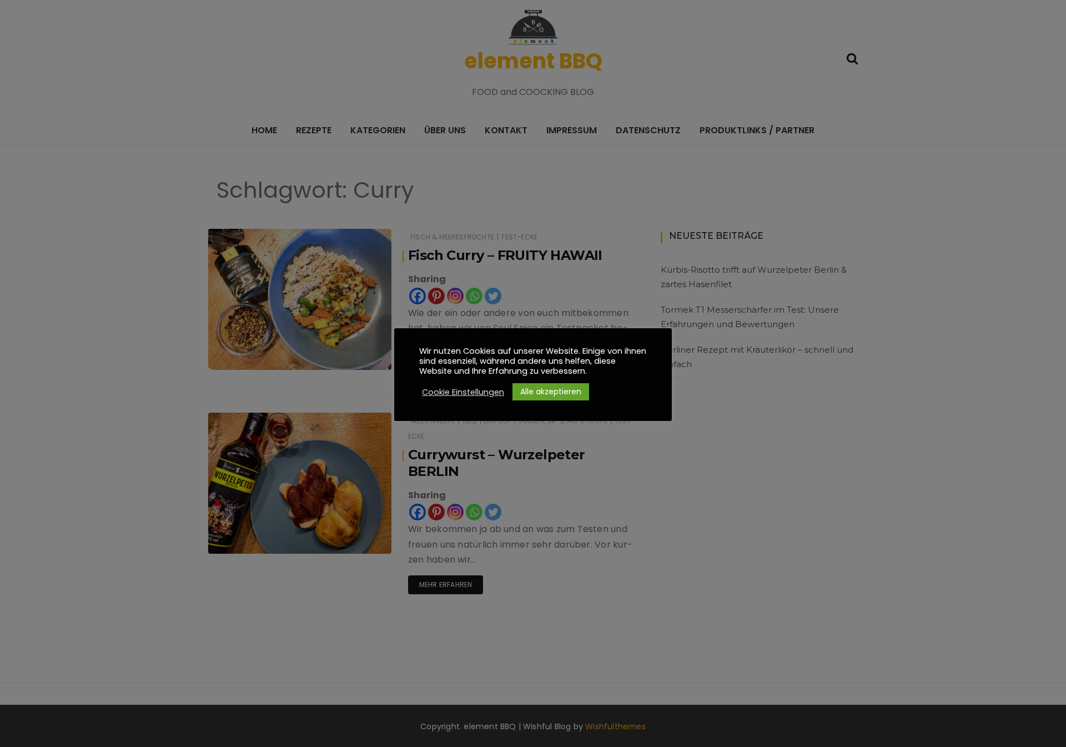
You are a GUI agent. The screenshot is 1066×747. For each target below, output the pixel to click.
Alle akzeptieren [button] (550, 391)
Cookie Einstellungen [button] (463, 392)
